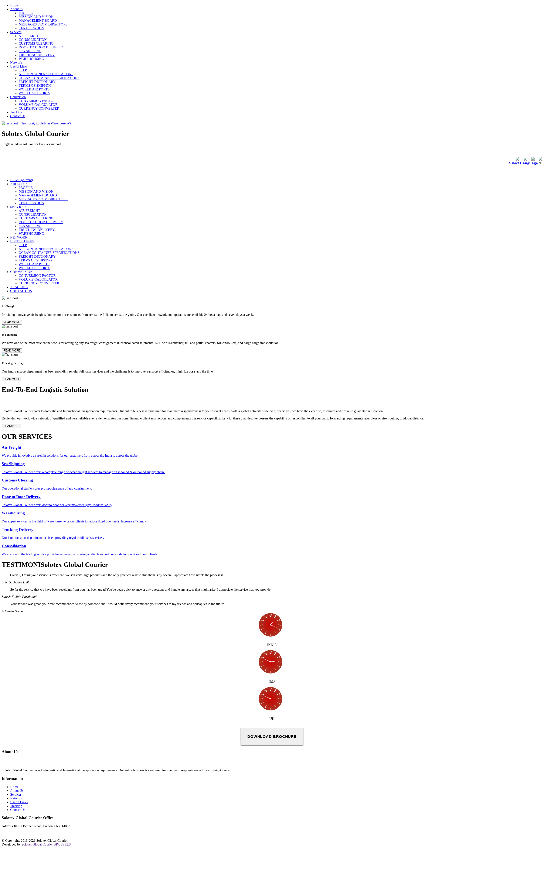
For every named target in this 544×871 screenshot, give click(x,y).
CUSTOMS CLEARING (36, 43)
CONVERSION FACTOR (37, 101)
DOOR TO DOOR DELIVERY (41, 47)
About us (16, 9)
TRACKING (19, 287)
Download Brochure (272, 736)
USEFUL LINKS (22, 241)
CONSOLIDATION (33, 39)
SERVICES (18, 207)
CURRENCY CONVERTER (39, 108)
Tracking (16, 112)
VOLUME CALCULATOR (38, 104)
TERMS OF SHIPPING (35, 85)
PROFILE (26, 13)
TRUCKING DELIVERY (37, 55)
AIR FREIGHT (29, 36)
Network (16, 62)
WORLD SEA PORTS (34, 93)
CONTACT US (21, 291)
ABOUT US (19, 184)
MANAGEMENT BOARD (38, 20)
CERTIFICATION (31, 28)
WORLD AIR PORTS (34, 89)
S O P (23, 70)
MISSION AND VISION (36, 16)
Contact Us (17, 116)
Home (14, 5)
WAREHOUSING (31, 59)
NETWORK (19, 237)
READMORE (11, 426)
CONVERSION (21, 272)
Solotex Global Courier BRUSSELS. (46, 844)
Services (15, 32)
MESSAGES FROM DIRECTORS (43, 24)
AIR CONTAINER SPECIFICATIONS (46, 74)
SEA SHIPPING (30, 51)
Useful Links (19, 66)
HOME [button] (21, 180)
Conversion (18, 97)
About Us (16, 790)
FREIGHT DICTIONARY (37, 81)
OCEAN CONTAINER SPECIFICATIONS (49, 78)
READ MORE (11, 322)
